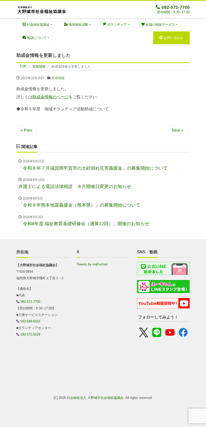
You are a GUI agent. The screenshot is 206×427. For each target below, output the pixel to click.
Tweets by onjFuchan (92, 264)
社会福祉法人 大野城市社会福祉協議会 (95, 398)
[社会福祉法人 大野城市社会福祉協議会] (41, 9)
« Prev (26, 130)
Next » (177, 130)
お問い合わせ (173, 38)
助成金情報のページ (50, 97)
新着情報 (58, 78)
